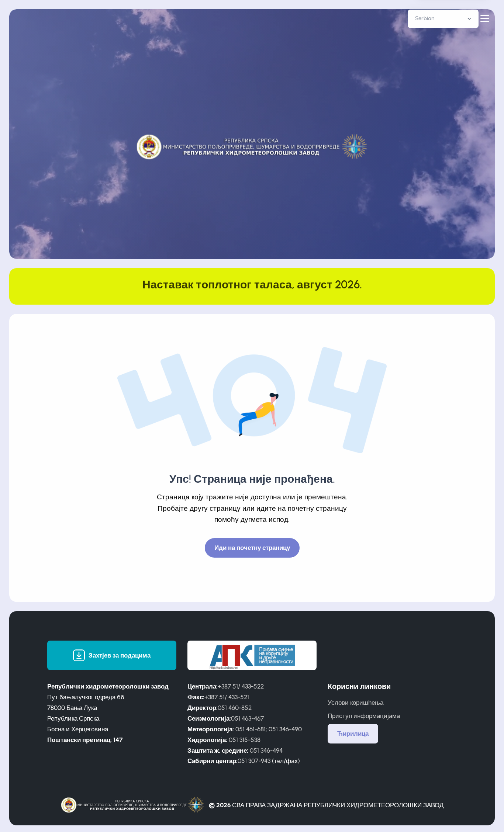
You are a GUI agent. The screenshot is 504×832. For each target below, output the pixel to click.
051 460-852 (235, 707)
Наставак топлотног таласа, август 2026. (252, 284)
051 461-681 (250, 729)
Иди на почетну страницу (252, 547)
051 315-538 (244, 739)
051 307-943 (254, 761)
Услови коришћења (355, 702)
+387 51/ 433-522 (241, 686)
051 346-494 (266, 750)
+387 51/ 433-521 (226, 697)
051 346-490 (285, 729)
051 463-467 (247, 718)
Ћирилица (353, 733)
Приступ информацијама (364, 716)
